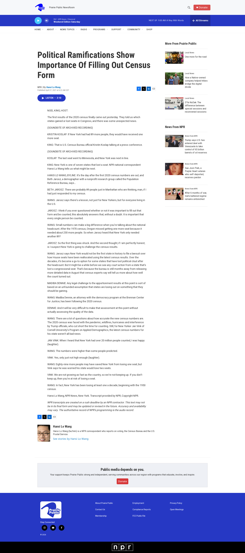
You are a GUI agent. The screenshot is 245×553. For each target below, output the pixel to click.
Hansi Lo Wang (53, 87)
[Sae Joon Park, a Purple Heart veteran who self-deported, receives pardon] (174, 169)
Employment (138, 503)
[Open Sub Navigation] (43, 29)
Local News (189, 52)
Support (116, 29)
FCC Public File (139, 516)
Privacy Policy (176, 503)
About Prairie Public (104, 503)
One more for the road (196, 56)
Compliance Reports (142, 509)
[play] (38, 20)
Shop (149, 29)
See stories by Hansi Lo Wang (70, 438)
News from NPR (191, 136)
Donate (203, 7)
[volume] (46, 20)
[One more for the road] (174, 58)
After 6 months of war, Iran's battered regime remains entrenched (196, 196)
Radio (84, 29)
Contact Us (100, 509)
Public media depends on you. (122, 469)
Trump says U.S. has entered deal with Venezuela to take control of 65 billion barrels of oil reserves (196, 146)
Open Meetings (177, 509)
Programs (99, 29)
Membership (101, 516)
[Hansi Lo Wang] (43, 433)
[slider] (51, 20)
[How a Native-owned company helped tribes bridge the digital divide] (174, 78)
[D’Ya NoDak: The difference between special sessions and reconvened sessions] (174, 103)
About (50, 29)
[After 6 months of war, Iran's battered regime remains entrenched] (174, 194)
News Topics (67, 29)
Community (133, 29)
